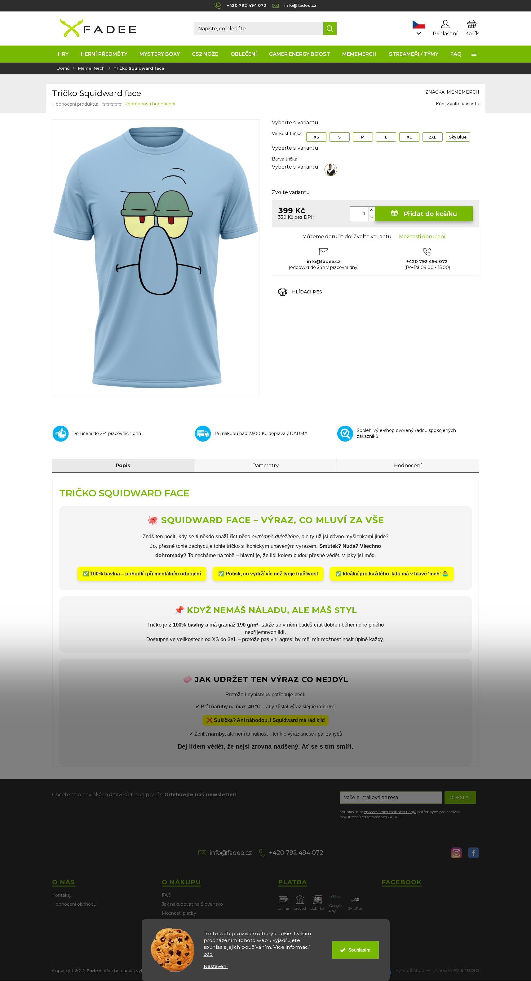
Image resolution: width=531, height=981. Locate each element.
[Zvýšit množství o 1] (372, 210)
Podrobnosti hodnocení (149, 104)
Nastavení (216, 966)
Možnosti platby (179, 913)
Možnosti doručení (422, 237)
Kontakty (62, 895)
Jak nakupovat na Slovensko (192, 904)
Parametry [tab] (265, 466)
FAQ (166, 895)
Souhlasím (359, 950)
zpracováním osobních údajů (390, 811)
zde (208, 954)
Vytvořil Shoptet (413, 970)
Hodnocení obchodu (74, 904)
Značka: (452, 92)
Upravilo (457, 970)
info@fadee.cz (230, 852)
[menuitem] (63, 54)
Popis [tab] (123, 466)
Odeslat (460, 797)
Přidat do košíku (430, 214)
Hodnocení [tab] (408, 466)
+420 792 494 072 (296, 852)
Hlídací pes (307, 292)
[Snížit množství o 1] (372, 217)
